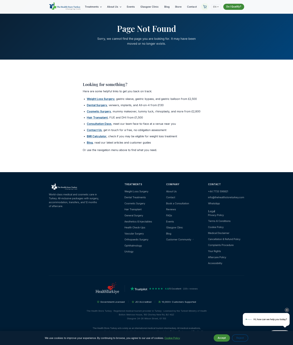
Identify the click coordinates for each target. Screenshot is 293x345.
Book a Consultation (177, 203)
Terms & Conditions (219, 221)
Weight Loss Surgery (100, 99)
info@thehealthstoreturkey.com (226, 197)
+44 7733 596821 (218, 191)
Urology (128, 251)
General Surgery (133, 215)
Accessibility (215, 263)
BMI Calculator (96, 136)
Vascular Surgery (134, 233)
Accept (222, 338)
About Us (113, 6)
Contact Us (94, 130)
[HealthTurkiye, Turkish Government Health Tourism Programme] (107, 288)
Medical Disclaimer (218, 233)
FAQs (169, 215)
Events (131, 6)
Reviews (171, 209)
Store (178, 6)
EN (214, 7)
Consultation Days (99, 123)
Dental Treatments (135, 197)
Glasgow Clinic (149, 6)
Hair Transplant (97, 117)
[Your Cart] (205, 6)
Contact (192, 6)
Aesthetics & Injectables (138, 221)
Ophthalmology (133, 245)
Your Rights (214, 251)
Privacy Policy (216, 215)
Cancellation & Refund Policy (224, 239)
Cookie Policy (216, 227)
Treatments (92, 6)
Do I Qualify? (233, 6)
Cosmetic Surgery (99, 111)
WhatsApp (214, 203)
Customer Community (179, 239)
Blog (167, 6)
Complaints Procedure (221, 245)
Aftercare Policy (217, 257)
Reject (240, 338)
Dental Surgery (97, 105)
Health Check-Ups (134, 227)
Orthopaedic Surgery (136, 239)
